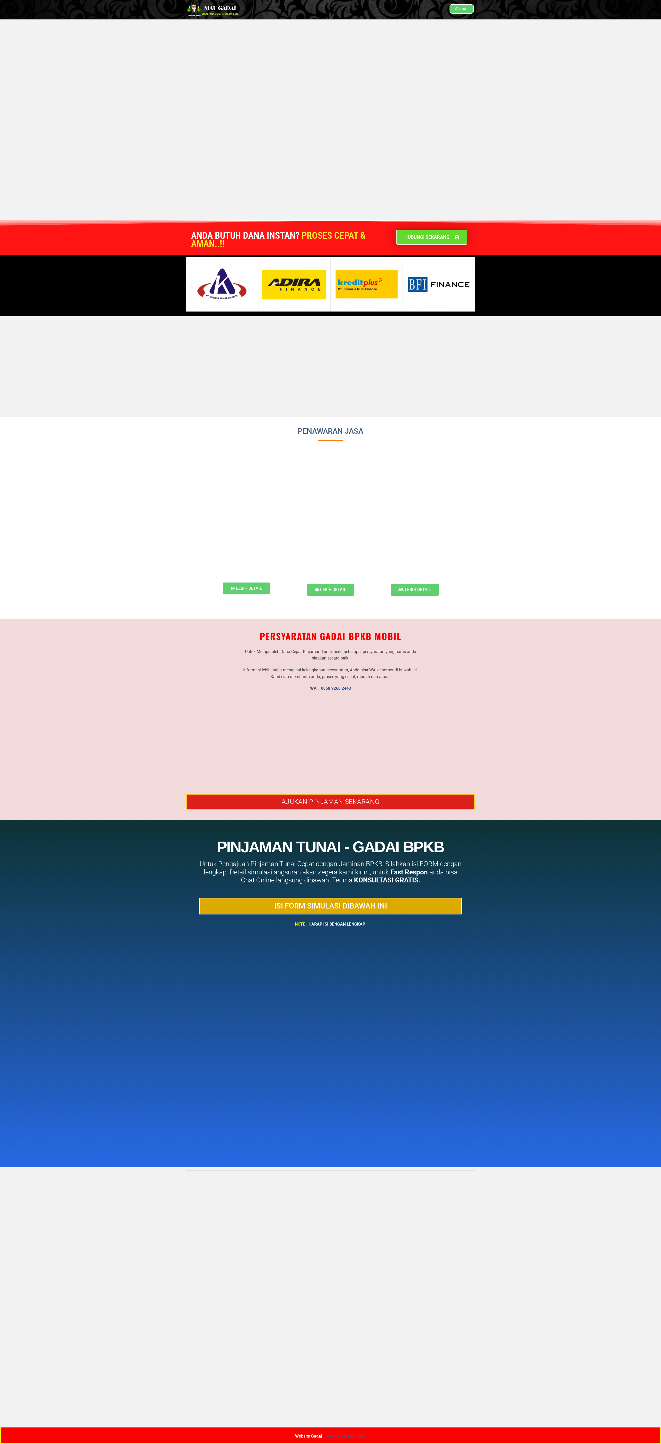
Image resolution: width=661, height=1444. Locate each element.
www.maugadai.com (346, 1436)
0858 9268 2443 (336, 688)
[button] (191, 285)
